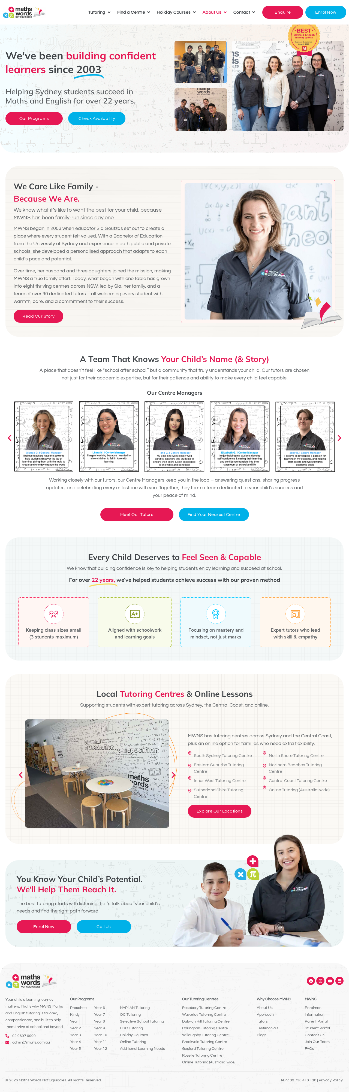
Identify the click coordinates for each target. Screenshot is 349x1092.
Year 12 (100, 1049)
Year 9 (99, 1028)
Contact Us (314, 1035)
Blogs (261, 1035)
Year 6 (99, 1008)
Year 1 (75, 1021)
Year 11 (100, 1042)
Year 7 (99, 1015)
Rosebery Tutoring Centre (204, 1008)
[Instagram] (320, 981)
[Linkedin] (339, 981)
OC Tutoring (130, 1015)
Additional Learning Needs (142, 1049)
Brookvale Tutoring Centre (204, 1042)
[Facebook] (311, 981)
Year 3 (75, 1035)
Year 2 (75, 1028)
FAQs (309, 1049)
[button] (9, 438)
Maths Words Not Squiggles (42, 1080)
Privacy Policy (331, 1080)
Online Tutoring (133, 1042)
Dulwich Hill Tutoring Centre (206, 1021)
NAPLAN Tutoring (135, 1008)
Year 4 (75, 1042)
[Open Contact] (253, 12)
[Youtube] (330, 981)
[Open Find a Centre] (148, 12)
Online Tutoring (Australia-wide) (208, 1062)
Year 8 (99, 1021)
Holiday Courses (134, 1035)
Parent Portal (316, 1021)
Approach (265, 1015)
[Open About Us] (225, 12)
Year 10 (100, 1035)
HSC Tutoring (131, 1028)
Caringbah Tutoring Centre (205, 1028)
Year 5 (75, 1049)
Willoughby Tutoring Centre (205, 1035)
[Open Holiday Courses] (194, 12)
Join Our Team (317, 1042)
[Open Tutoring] (109, 12)
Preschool (79, 1008)
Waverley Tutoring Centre (204, 1015)
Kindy (75, 1015)
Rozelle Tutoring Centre (202, 1055)
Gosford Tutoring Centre (203, 1049)
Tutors (262, 1021)
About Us (265, 1008)
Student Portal (317, 1028)
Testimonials (267, 1028)
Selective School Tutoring (142, 1021)
